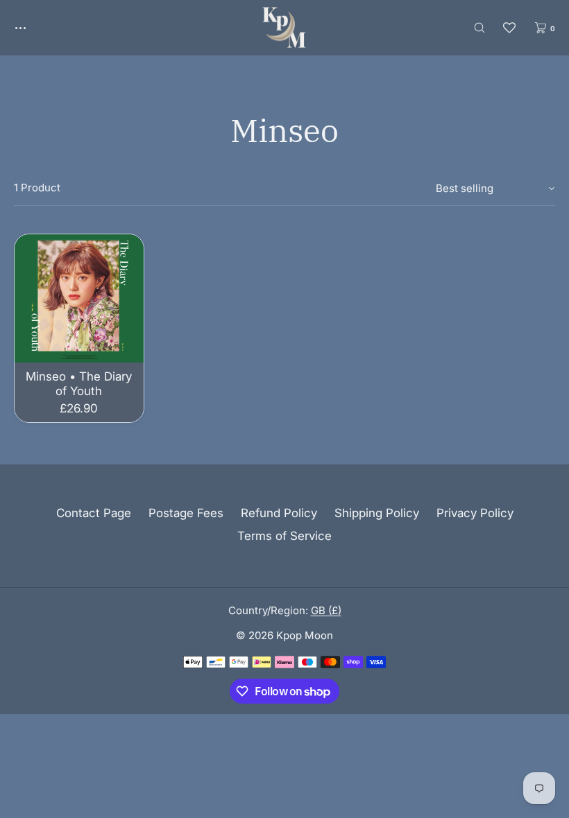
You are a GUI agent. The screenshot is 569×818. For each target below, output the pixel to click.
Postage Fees (185, 513)
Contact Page (93, 513)
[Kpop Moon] (284, 27)
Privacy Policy (474, 513)
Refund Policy (279, 513)
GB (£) (326, 610)
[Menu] (30, 27)
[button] (479, 27)
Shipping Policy (376, 513)
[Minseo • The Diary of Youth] (79, 298)
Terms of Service (284, 536)
